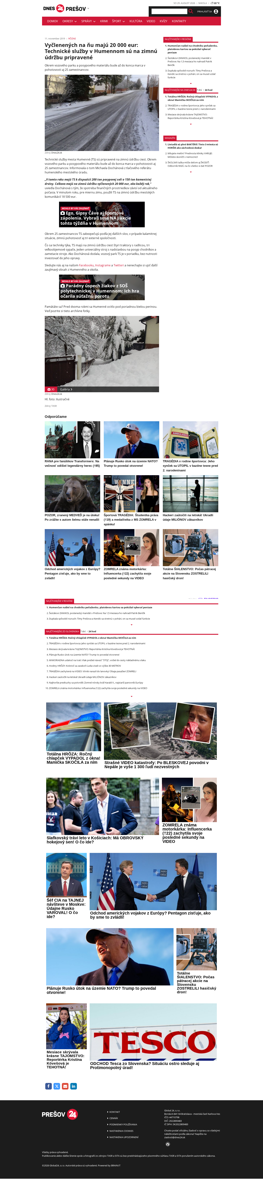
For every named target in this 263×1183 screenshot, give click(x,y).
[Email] (65, 1086)
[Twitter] (57, 1086)
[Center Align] (191, 11)
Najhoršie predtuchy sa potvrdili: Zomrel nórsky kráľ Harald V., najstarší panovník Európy (96, 682)
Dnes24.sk (56, 152)
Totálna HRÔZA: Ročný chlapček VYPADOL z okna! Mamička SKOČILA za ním (193, 98)
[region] (88, 8)
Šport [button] (117, 21)
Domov (52, 21)
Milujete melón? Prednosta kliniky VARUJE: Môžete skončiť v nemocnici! (190, 155)
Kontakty (179, 21)
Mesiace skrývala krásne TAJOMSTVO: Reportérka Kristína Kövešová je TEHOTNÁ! (190, 116)
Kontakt (114, 1112)
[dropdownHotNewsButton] (190, 172)
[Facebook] (48, 1086)
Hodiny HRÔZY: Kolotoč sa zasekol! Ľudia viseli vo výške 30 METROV (85, 665)
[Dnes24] (76, 8)
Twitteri (119, 265)
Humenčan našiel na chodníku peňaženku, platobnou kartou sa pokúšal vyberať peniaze (193, 49)
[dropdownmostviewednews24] (190, 124)
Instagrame (103, 265)
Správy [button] (87, 21)
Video (151, 21)
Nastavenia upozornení (123, 1137)
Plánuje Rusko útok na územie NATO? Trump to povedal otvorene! (84, 654)
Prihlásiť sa (204, 11)
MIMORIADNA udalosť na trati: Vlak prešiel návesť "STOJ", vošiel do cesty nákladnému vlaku (97, 660)
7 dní (199, 90)
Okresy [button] (68, 21)
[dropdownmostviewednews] (190, 83)
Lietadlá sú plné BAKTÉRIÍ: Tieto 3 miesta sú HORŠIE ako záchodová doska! (193, 146)
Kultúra (136, 21)
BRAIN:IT (115, 1165)
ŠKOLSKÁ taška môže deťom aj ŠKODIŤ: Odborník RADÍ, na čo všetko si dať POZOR (190, 164)
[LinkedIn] (73, 1086)
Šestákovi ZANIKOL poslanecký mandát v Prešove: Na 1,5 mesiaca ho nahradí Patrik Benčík (190, 61)
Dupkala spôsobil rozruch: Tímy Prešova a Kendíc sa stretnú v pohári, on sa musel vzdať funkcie (192, 74)
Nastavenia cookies (121, 1130)
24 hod (208, 90)
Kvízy (163, 21)
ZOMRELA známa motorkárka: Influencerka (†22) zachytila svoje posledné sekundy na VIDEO (98, 688)
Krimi (104, 21)
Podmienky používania (123, 1124)
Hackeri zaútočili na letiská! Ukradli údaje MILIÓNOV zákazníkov (82, 677)
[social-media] (167, 1144)
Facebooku (86, 265)
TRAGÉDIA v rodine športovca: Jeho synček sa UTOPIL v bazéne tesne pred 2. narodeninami (192, 107)
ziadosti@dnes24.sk (174, 1137)
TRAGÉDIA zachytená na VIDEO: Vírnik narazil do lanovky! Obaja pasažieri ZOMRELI (92, 671)
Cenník (113, 1118)
